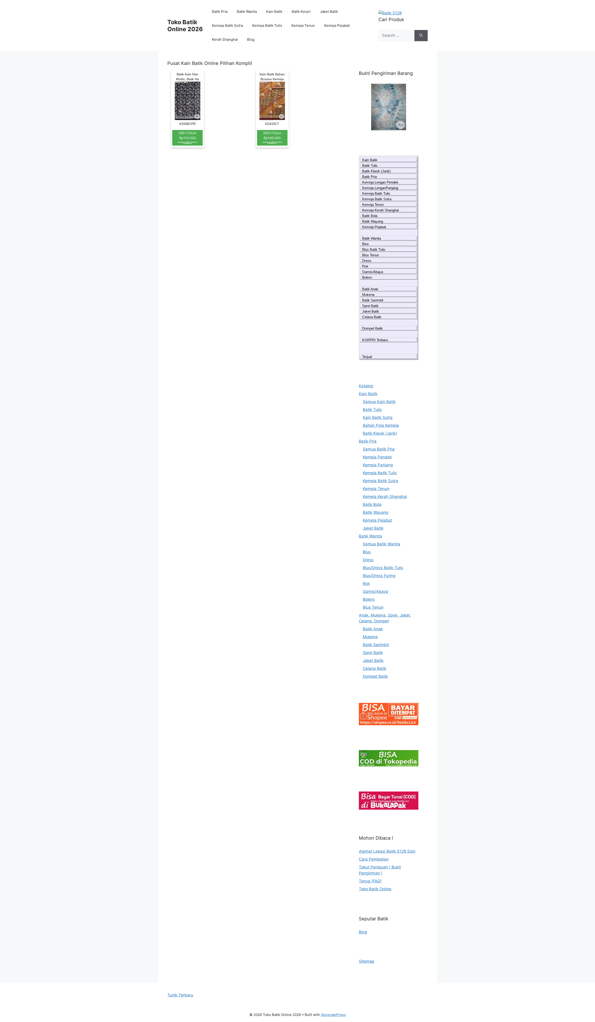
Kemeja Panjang (378, 465)
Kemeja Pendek (377, 457)
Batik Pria (220, 11)
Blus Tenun (370, 255)
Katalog (366, 386)
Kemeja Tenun (303, 25)
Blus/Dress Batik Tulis (383, 567)
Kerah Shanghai (225, 39)
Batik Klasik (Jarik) (376, 171)
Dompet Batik (372, 328)
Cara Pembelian (374, 859)
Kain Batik (274, 11)
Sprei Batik (370, 306)
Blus (365, 244)
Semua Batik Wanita (381, 544)
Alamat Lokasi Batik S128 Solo (387, 851)
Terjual (367, 357)
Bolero (367, 277)
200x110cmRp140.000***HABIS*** (272, 138)
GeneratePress (333, 1014)
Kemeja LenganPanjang (380, 188)
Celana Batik (371, 317)
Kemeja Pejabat (337, 25)
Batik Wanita (247, 11)
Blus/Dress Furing (379, 575)
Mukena (368, 295)
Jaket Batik (329, 11)
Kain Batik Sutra (378, 417)
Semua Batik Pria (379, 449)
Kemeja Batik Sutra (227, 25)
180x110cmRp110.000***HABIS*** (187, 138)
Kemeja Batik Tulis (267, 25)
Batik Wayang (372, 221)
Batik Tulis (370, 165)
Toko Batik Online (375, 889)
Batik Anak (370, 289)
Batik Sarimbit (372, 300)
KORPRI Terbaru (375, 340)
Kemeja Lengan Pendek (380, 182)
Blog (251, 39)
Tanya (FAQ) (370, 881)
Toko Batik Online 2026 (185, 26)
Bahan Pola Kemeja (381, 425)
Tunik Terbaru (180, 995)
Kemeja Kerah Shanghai (380, 210)
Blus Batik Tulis (373, 249)
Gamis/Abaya (372, 272)
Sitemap (366, 961)
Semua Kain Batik (379, 401)
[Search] (421, 35)
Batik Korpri (301, 11)
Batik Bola (369, 216)
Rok (365, 266)
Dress (366, 261)
